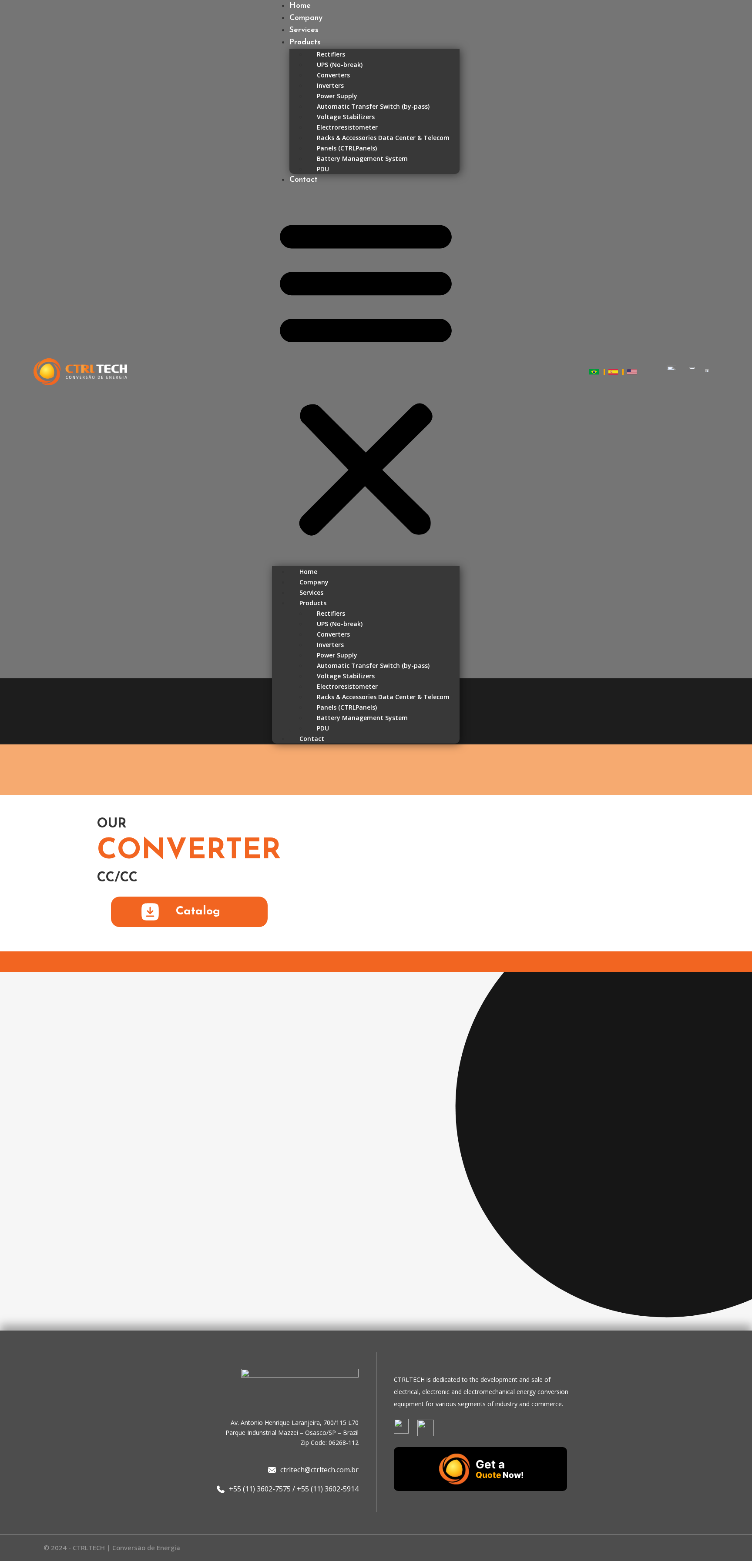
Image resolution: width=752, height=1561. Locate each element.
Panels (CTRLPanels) (347, 148)
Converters (333, 75)
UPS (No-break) (340, 64)
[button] (366, 376)
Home (300, 6)
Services (304, 30)
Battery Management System (362, 158)
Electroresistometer (347, 127)
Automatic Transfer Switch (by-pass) (373, 106)
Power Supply (337, 96)
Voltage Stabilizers (346, 117)
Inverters (330, 85)
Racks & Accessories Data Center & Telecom (383, 137)
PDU (323, 169)
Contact (303, 180)
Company (305, 18)
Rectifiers (331, 54)
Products (305, 43)
